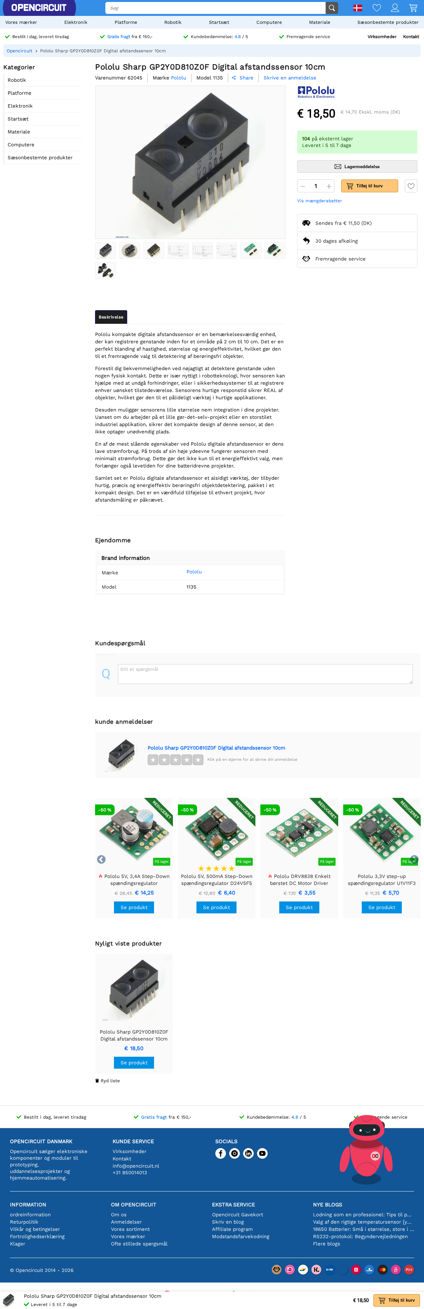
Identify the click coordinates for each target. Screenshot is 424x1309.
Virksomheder (382, 36)
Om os (119, 1215)
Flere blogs (326, 1244)
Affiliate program (232, 1229)
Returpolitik (24, 1222)
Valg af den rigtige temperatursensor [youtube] (363, 1222)
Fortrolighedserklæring (37, 1236)
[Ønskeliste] (372, 8)
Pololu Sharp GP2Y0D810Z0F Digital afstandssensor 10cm (216, 748)
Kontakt (411, 36)
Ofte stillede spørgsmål (139, 1244)
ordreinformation (30, 1215)
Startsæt (219, 22)
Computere (269, 22)
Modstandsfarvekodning (240, 1236)
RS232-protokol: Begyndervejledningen (360, 1236)
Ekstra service (233, 1204)
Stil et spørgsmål (139, 669)
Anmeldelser (126, 1222)
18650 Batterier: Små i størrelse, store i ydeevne (363, 1229)
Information (28, 1204)
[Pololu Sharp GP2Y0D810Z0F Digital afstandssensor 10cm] (105, 251)
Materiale (319, 22)
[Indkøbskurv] (408, 8)
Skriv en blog (228, 1222)
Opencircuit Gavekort (237, 1215)
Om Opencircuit (133, 1204)
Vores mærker (21, 22)
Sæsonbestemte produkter (388, 22)
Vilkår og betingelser (35, 1229)
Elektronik (75, 22)
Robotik (173, 22)
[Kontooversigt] (390, 8)
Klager (17, 1244)
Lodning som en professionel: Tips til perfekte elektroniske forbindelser (363, 1215)
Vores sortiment (130, 1229)
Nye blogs (327, 1204)
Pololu (194, 572)
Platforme (126, 22)
